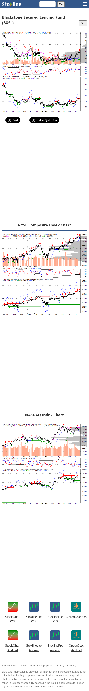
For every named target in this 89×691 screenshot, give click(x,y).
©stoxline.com (10, 665)
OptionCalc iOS (76, 617)
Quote (23, 665)
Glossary (71, 665)
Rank (40, 665)
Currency (59, 665)
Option (48, 665)
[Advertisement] (44, 172)
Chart (32, 665)
